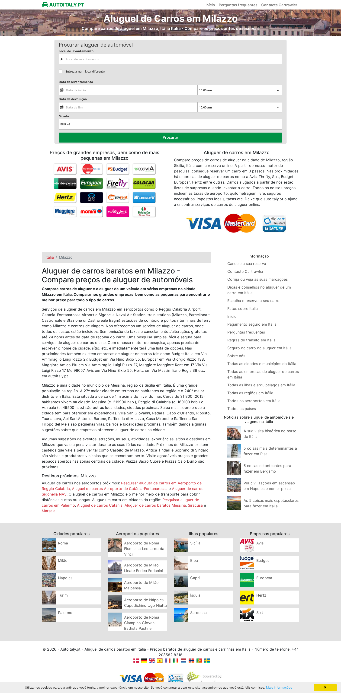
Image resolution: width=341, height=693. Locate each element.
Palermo (65, 612)
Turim (63, 595)
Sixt (259, 612)
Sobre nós (236, 355)
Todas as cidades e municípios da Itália (261, 363)
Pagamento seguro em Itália (252, 324)
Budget (262, 560)
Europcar (264, 577)
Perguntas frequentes (238, 5)
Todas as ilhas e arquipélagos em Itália (261, 385)
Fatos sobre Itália (242, 308)
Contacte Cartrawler (279, 5)
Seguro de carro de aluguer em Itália (259, 348)
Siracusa (195, 505)
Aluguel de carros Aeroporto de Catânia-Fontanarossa (119, 488)
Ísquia (195, 595)
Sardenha (198, 612)
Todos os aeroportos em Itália (253, 400)
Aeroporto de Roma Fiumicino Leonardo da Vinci (144, 548)
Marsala (48, 511)
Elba (194, 560)
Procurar (170, 137)
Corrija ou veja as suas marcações (257, 279)
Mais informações (279, 687)
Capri (195, 577)
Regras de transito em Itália (251, 340)
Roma (63, 543)
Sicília (195, 543)
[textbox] (170, 59)
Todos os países (241, 408)
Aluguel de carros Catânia (99, 505)
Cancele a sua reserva (246, 263)
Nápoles (65, 577)
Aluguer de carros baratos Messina (155, 505)
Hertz (261, 595)
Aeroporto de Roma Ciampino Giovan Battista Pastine (141, 623)
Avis (260, 543)
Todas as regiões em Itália (250, 393)
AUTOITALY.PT (66, 5)
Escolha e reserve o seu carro (253, 300)
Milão (63, 560)
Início (210, 5)
